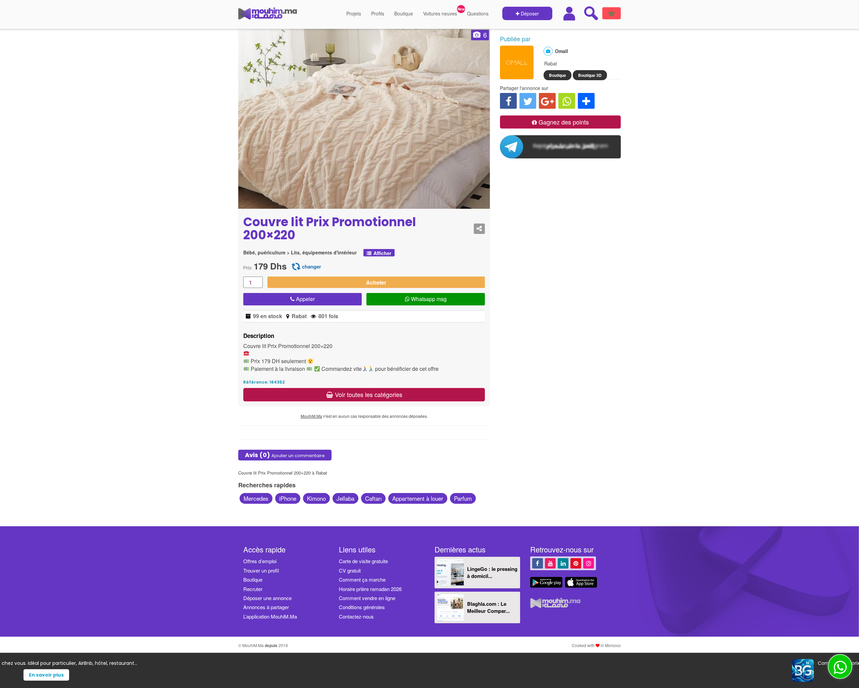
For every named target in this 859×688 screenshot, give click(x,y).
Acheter (376, 282)
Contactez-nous (356, 616)
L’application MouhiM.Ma (270, 616)
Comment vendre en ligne (367, 597)
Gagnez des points (563, 121)
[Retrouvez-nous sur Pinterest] (575, 563)
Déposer (529, 13)
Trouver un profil (261, 570)
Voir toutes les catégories (367, 394)
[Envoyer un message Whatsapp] (840, 666)
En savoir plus (441, 675)
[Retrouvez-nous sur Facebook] (537, 563)
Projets (353, 13)
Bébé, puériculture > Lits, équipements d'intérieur (300, 252)
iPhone (287, 498)
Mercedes (256, 498)
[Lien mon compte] (570, 13)
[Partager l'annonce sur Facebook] (508, 101)
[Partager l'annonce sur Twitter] (527, 101)
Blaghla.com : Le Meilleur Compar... (488, 607)
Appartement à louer (417, 498)
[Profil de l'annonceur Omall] (517, 75)
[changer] (296, 266)
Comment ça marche (362, 579)
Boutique (403, 13)
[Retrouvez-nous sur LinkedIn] (563, 563)
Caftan (373, 498)
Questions (478, 13)
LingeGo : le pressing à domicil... (492, 572)
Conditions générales (362, 606)
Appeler (305, 299)
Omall (561, 51)
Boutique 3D (590, 75)
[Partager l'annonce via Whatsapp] (566, 101)
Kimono (316, 498)
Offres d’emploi (259, 560)
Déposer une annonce (267, 597)
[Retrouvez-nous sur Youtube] (550, 563)
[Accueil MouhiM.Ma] (267, 16)
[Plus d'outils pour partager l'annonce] (586, 101)
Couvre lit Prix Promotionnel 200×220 (329, 228)
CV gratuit (350, 570)
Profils (377, 13)
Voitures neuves (440, 13)
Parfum (463, 498)
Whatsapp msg (428, 299)
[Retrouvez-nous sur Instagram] (588, 563)
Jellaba (345, 498)
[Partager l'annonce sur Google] (547, 101)
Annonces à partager (266, 606)
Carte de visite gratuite (363, 560)
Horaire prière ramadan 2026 (370, 588)
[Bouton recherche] (591, 13)
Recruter (252, 588)
